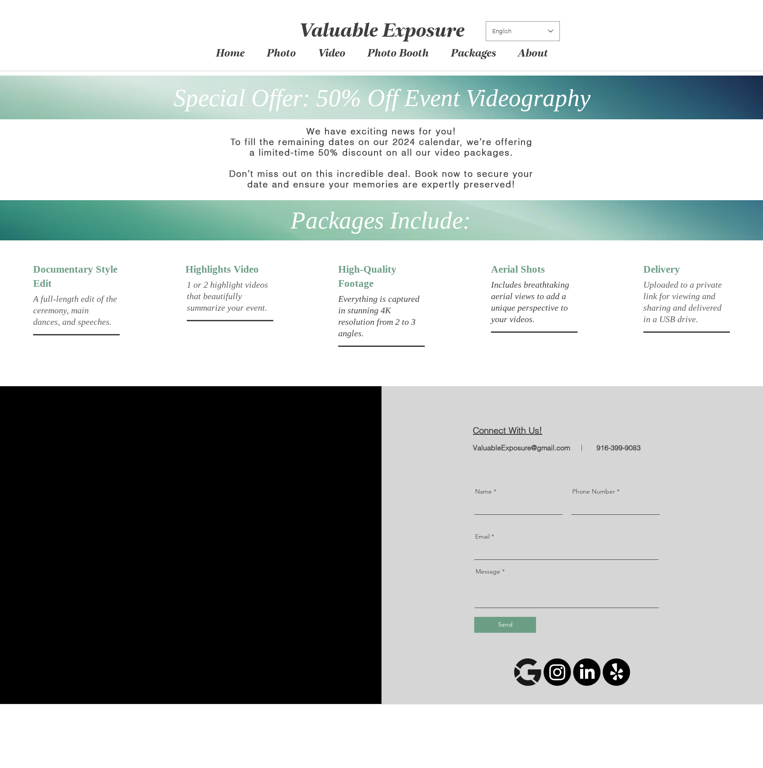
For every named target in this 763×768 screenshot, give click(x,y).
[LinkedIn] (587, 672)
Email (482, 536)
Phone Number (593, 491)
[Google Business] (527, 672)
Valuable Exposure (381, 32)
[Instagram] (557, 672)
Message (488, 571)
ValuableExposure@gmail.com (521, 447)
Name (483, 491)
